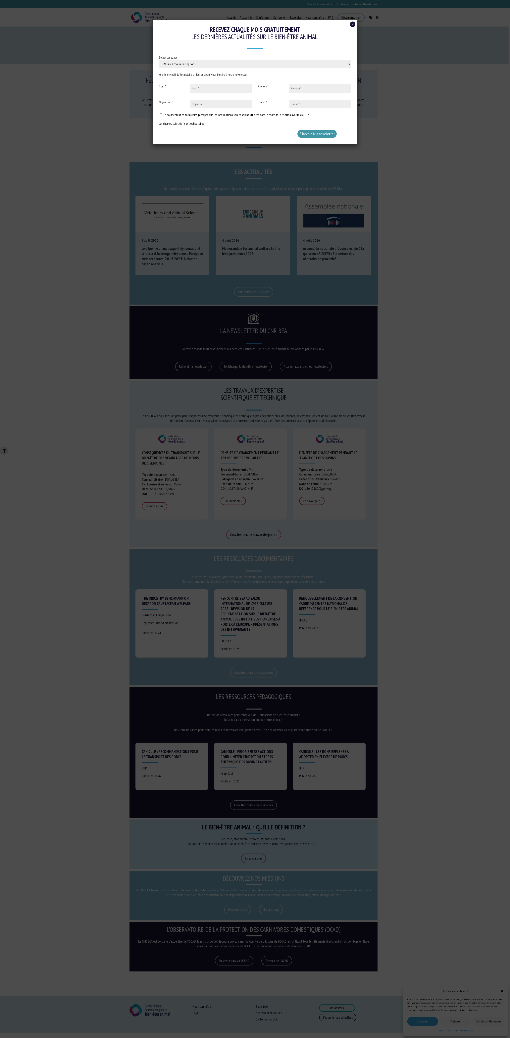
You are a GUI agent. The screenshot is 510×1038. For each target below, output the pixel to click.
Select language (168, 57)
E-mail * (262, 102)
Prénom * (263, 86)
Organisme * (166, 102)
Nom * (162, 86)
